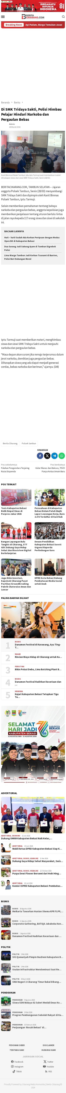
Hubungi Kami (48, 1050)
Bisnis (18, 642)
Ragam (18, 654)
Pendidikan (17, 1000)
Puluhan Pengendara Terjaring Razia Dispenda (15, 468)
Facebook (19, 1061)
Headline (34, 858)
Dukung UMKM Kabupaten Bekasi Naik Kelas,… (26, 838)
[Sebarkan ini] (40, 456)
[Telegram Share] (54, 456)
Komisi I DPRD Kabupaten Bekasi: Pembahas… (37, 886)
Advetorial (6, 836)
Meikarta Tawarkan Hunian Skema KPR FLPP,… (37, 911)
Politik (15, 954)
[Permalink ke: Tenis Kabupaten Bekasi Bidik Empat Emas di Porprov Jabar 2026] (16, 497)
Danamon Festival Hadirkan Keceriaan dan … (38, 683)
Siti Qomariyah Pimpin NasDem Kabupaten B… (37, 957)
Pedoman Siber (17, 1045)
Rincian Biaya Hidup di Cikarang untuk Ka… (38, 657)
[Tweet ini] (47, 456)
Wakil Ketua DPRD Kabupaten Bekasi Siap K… (37, 848)
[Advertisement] (33, 63)
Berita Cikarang (10, 443)
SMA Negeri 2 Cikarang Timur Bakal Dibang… (36, 981)
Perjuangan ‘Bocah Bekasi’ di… (29, 1027)
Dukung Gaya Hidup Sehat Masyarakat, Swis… (37, 861)
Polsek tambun (29, 443)
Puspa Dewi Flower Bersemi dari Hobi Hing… (36, 873)
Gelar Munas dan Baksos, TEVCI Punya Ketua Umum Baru (50, 468)
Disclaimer (48, 1045)
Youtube (50, 1066)
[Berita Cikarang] (33, 16)
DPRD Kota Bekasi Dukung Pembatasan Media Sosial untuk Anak (48, 581)
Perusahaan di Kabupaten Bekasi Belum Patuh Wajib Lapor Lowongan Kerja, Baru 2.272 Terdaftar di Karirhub (50, 512)
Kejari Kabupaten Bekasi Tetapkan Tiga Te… (36, 696)
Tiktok (19, 1071)
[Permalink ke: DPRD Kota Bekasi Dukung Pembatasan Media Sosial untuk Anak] (50, 567)
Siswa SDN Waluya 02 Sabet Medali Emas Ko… (37, 1002)
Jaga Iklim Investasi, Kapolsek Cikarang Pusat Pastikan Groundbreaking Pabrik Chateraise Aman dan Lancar (16, 584)
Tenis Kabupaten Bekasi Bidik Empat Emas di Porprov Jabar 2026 (14, 511)
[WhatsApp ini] (61, 456)
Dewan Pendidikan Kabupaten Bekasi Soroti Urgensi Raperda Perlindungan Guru (48, 546)
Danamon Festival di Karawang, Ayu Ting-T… (38, 646)
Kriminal (19, 691)
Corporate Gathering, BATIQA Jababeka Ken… (37, 923)
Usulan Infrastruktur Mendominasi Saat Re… (36, 969)
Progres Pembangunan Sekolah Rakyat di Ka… (37, 1015)
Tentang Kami (17, 1050)
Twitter (50, 1061)
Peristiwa (19, 666)
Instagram (19, 1066)
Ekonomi (16, 836)
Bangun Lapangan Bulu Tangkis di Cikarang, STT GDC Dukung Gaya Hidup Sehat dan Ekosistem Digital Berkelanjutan (16, 547)
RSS (50, 1071)
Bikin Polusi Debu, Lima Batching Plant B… (38, 669)
